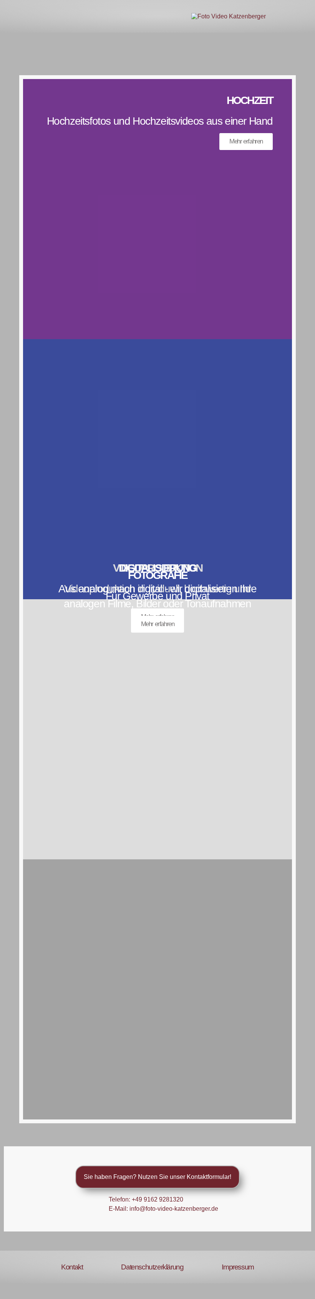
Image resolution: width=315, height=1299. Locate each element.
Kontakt (72, 1267)
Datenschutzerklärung (152, 1267)
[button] (18, 16)
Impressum (238, 1267)
